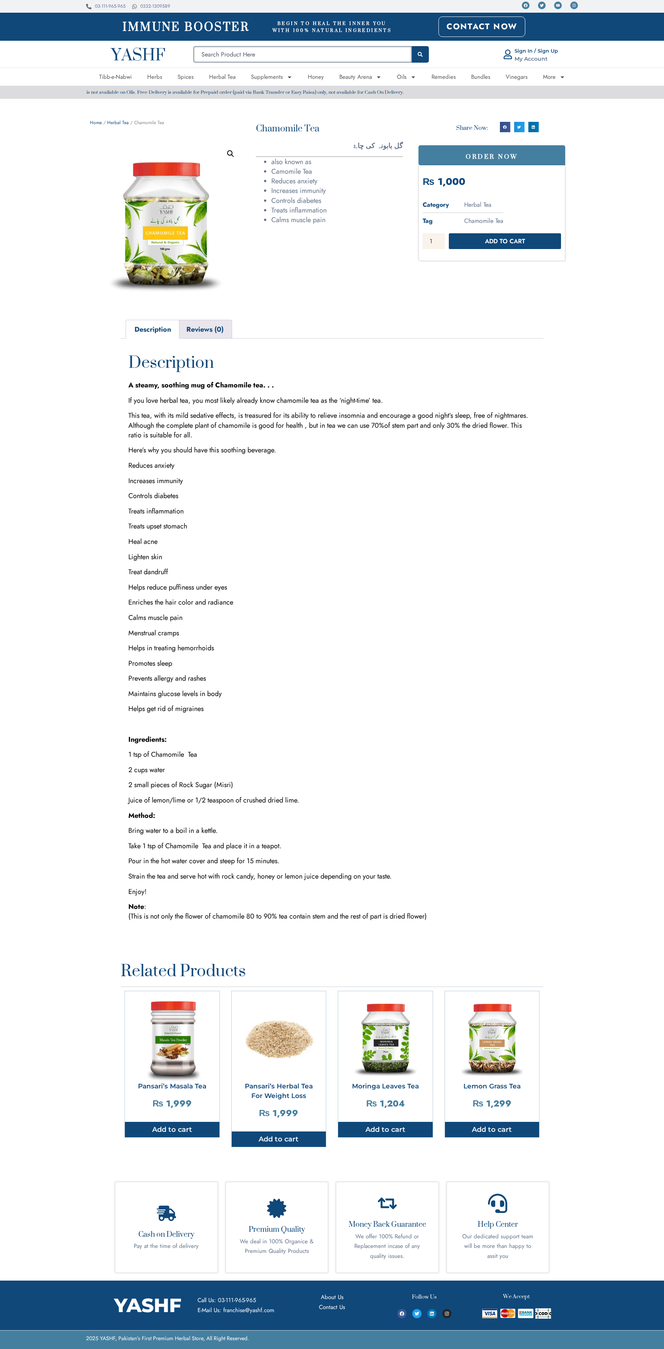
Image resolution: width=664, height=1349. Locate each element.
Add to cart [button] (172, 1129)
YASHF (138, 54)
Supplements (267, 77)
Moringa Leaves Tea (385, 1086)
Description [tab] (152, 329)
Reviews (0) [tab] (205, 329)
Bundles (480, 77)
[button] (230, 154)
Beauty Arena (355, 77)
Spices (186, 77)
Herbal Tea (222, 77)
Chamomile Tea (483, 220)
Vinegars (517, 77)
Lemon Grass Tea (492, 1086)
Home (96, 122)
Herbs (154, 77)
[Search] (420, 54)
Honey (316, 77)
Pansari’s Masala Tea (172, 1086)
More (549, 77)
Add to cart (505, 241)
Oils (402, 77)
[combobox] (302, 54)
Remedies (444, 77)
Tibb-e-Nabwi (115, 77)
